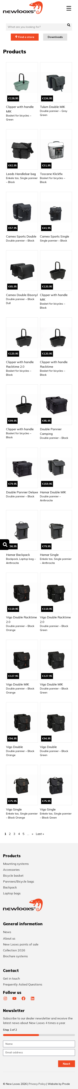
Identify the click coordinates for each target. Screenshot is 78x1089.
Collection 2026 (14, 950)
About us (9, 938)
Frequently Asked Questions (22, 984)
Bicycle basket (13, 875)
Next (66, 1064)
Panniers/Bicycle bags (18, 881)
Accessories (11, 870)
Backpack (10, 887)
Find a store (26, 37)
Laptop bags (12, 893)
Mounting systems (16, 864)
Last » (40, 834)
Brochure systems (15, 956)
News (7, 932)
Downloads (55, 37)
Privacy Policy (37, 1084)
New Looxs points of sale (20, 944)
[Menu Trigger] (69, 8)
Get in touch (11, 978)
